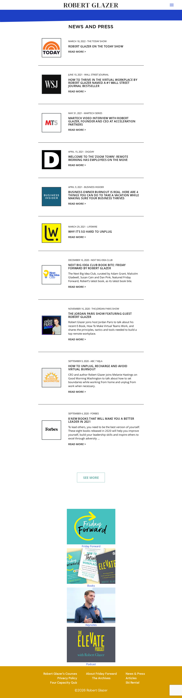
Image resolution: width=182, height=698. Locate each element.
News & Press (135, 674)
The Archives (101, 678)
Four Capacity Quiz (63, 683)
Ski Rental (132, 683)
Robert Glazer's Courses (60, 674)
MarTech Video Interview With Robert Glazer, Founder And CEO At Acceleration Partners (102, 121)
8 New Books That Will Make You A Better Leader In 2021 (101, 420)
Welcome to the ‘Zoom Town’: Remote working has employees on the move (98, 158)
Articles (131, 678)
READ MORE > (77, 51)
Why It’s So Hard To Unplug (90, 232)
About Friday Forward (101, 674)
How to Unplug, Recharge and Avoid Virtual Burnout (97, 367)
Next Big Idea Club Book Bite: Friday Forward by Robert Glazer (97, 266)
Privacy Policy (67, 678)
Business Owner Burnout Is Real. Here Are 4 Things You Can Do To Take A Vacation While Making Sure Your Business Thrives (103, 195)
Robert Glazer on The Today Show (95, 46)
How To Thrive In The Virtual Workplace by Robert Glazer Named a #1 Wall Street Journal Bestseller (102, 83)
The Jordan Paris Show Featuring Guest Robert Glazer (100, 315)
